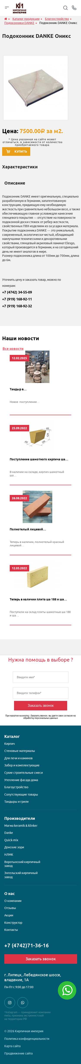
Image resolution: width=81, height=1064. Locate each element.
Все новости (13, 349)
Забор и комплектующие (22, 765)
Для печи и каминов (18, 758)
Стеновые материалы (19, 751)
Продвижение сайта (18, 1053)
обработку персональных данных (40, 718)
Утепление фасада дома (21, 780)
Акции (8, 915)
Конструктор (13, 922)
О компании (12, 901)
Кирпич (9, 743)
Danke (8, 832)
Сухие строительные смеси (23, 772)
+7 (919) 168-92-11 (17, 299)
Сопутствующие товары (21, 794)
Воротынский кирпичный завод (22, 864)
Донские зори (14, 847)
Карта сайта (12, 1046)
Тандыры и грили (16, 801)
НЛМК (8, 854)
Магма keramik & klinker (20, 825)
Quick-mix (11, 840)
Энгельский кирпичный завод (21, 875)
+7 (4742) (26, 945)
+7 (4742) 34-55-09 (17, 292)
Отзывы (10, 908)
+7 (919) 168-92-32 (17, 306)
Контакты (11, 930)
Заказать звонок (41, 705)
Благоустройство (16, 787)
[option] (35, 87)
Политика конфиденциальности (26, 1038)
